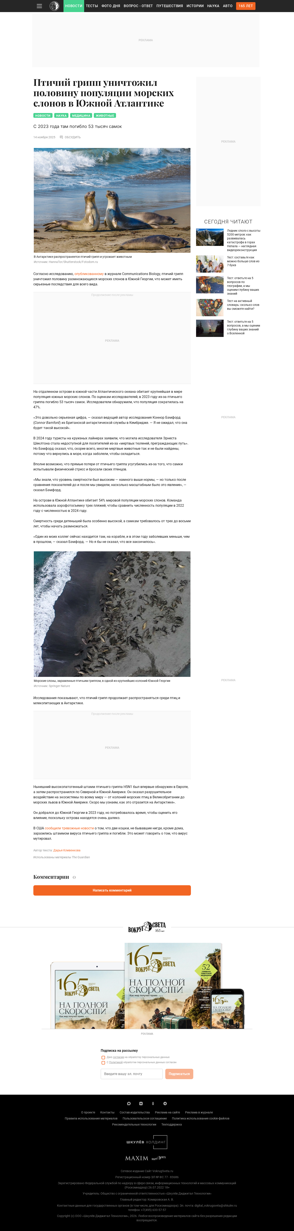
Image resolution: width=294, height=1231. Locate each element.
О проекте (88, 1112)
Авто (228, 6)
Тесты (92, 6)
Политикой (116, 1062)
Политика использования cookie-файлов (200, 1118)
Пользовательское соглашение (145, 1118)
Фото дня (111, 6)
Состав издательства (135, 1112)
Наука (213, 6)
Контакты (107, 1112)
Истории (195, 6)
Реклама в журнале (199, 1112)
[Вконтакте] (141, 1103)
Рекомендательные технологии (134, 1124)
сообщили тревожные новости (69, 828)
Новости (73, 6)
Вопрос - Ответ (138, 6)
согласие (118, 1057)
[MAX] (129, 1103)
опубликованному (89, 274)
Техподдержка (171, 1124)
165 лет (246, 6)
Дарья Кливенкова (66, 850)
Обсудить (73, 137)
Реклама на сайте (167, 1112)
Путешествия (169, 6)
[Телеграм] (165, 1103)
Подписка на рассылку (119, 1051)
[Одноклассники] (153, 1103)
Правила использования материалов (91, 1118)
